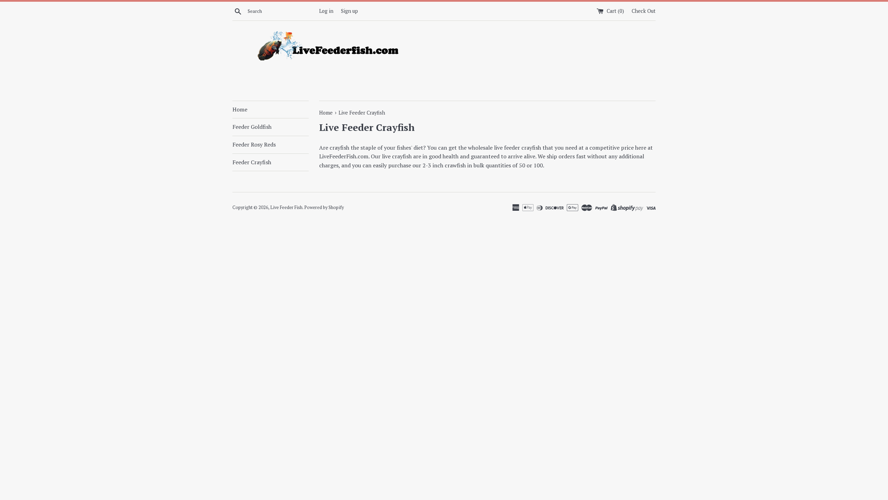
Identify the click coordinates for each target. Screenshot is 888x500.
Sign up (349, 11)
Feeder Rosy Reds (254, 144)
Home (239, 109)
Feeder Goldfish (252, 127)
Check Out (644, 11)
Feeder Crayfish (251, 162)
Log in (326, 11)
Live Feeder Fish (286, 207)
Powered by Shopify (324, 207)
